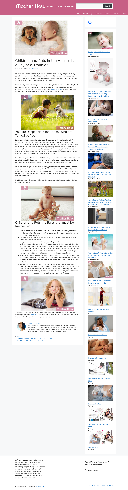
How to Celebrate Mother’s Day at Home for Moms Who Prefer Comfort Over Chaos (100, 147)
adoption (33, 314)
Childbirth (99, 14)
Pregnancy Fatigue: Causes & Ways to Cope (30, 340)
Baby (78, 14)
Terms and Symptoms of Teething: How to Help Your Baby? (34, 338)
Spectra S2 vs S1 (94, 447)
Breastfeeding (87, 14)
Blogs (124, 14)
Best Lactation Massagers (97, 358)
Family (107, 14)
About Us (92, 485)
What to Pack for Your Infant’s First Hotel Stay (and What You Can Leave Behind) (100, 255)
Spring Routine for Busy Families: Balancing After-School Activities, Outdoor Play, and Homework (100, 202)
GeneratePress (39, 486)
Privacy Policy (100, 485)
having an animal (56, 89)
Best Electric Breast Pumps (97, 335)
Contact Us (109, 485)
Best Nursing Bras (94, 404)
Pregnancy (116, 14)
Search (107, 6)
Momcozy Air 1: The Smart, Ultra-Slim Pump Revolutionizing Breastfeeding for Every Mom (100, 94)
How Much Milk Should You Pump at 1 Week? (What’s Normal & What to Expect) (100, 174)
